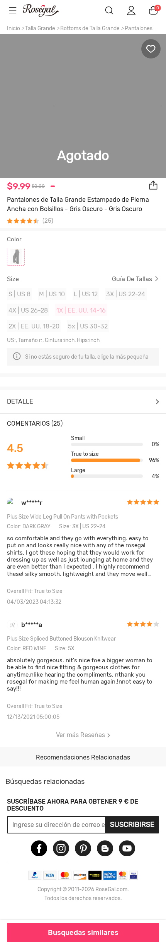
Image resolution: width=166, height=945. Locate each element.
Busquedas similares (83, 932)
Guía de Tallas (132, 279)
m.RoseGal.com (46, 10)
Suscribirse (132, 824)
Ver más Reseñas (80, 735)
